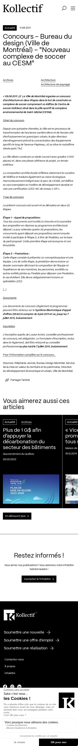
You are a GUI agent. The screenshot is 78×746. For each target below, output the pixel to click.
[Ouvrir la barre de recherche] (64, 8)
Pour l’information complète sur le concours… (29, 355)
